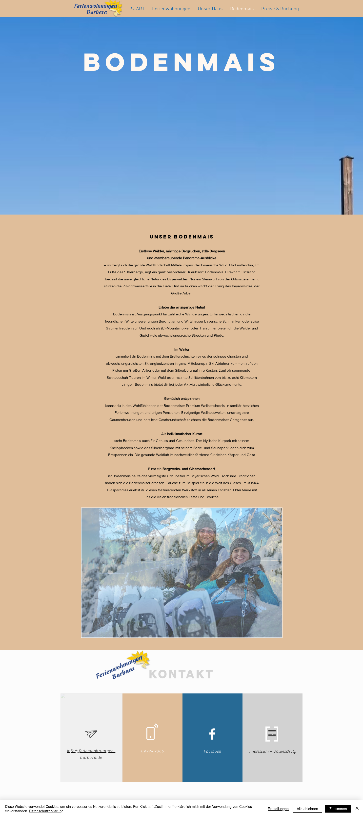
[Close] (357, 808)
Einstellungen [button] (278, 808)
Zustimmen (338, 808)
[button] (181, 573)
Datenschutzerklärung (46, 810)
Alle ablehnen (307, 808)
